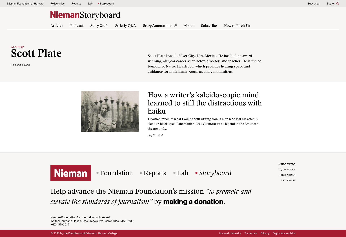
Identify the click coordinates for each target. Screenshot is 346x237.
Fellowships (58, 3)
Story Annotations (157, 26)
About (189, 26)
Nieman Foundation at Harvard (25, 3)
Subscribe (313, 3)
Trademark (251, 233)
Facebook (288, 180)
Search (331, 3)
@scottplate (21, 65)
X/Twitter (287, 169)
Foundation (116, 173)
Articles (56, 26)
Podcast (76, 26)
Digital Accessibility (284, 233)
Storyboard (107, 3)
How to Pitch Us (237, 26)
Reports (76, 3)
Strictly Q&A (125, 26)
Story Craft (99, 26)
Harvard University (230, 233)
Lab (90, 3)
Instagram (287, 175)
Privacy (265, 233)
